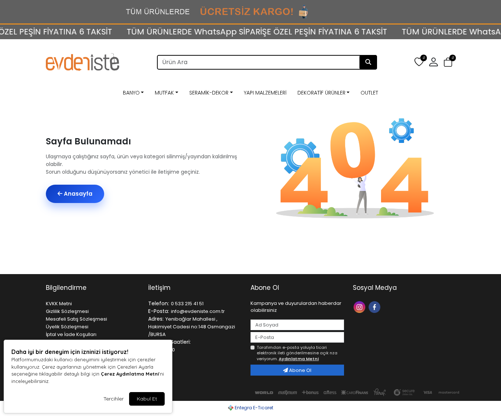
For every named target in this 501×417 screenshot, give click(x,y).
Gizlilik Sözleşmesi (67, 311)
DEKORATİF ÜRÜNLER (321, 92)
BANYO (131, 92)
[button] (448, 62)
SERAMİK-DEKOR (208, 92)
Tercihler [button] (113, 398)
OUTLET (369, 92)
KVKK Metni (59, 303)
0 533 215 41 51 (187, 303)
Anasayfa (77, 194)
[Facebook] (375, 306)
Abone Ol (299, 370)
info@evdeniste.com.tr (198, 311)
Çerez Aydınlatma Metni (130, 374)
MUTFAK (164, 92)
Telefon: (158, 303)
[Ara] (368, 62)
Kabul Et (147, 398)
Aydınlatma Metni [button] (299, 359)
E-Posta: (158, 311)
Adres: (156, 318)
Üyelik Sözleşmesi (67, 326)
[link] (250, 12)
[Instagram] (360, 306)
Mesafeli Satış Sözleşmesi (76, 318)
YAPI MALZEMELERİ (265, 92)
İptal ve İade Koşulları (71, 334)
